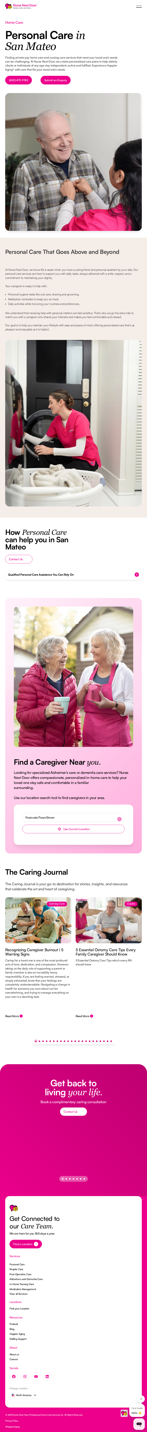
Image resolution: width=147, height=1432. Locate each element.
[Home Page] (21, 6)
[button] (139, 7)
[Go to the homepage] (14, 1209)
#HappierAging (12, 1426)
